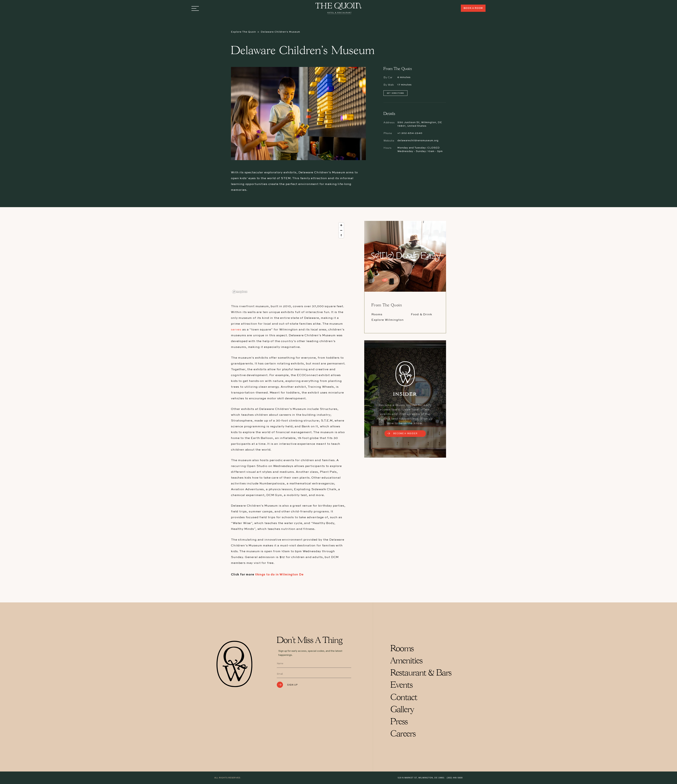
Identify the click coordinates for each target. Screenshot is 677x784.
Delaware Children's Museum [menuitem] (280, 32)
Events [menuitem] (402, 685)
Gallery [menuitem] (402, 710)
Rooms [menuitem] (402, 649)
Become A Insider (405, 433)
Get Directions (395, 93)
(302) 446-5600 (455, 778)
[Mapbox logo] (240, 292)
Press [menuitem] (399, 722)
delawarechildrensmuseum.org (417, 140)
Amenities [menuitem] (406, 661)
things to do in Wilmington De (279, 574)
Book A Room (473, 8)
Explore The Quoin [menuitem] (243, 32)
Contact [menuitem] (404, 698)
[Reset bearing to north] (341, 235)
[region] (288, 258)
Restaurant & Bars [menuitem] (421, 673)
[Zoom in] (341, 225)
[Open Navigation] (195, 8)
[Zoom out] (341, 230)
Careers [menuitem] (403, 734)
